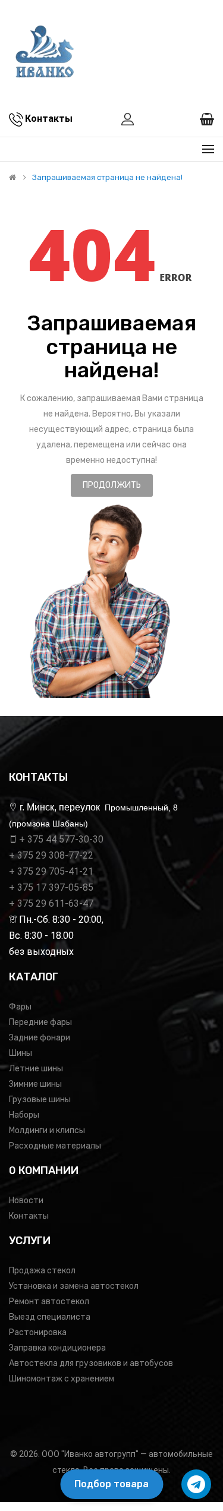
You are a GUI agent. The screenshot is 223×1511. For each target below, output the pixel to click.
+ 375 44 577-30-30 (61, 839)
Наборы (24, 1115)
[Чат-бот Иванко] (196, 1484)
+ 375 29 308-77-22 (51, 855)
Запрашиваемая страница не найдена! (107, 178)
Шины (20, 1053)
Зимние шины (35, 1084)
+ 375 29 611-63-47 (51, 903)
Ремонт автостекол (49, 1302)
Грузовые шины (40, 1099)
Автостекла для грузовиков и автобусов (91, 1363)
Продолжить (112, 485)
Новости (26, 1200)
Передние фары (40, 1022)
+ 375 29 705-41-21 (51, 871)
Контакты (29, 1216)
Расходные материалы (55, 1146)
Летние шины (36, 1069)
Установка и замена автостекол (74, 1286)
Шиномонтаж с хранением (61, 1379)
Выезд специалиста (49, 1317)
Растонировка (38, 1332)
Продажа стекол (42, 1271)
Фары (20, 1007)
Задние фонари (39, 1038)
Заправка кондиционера (57, 1348)
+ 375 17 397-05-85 (51, 887)
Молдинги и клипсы (47, 1130)
